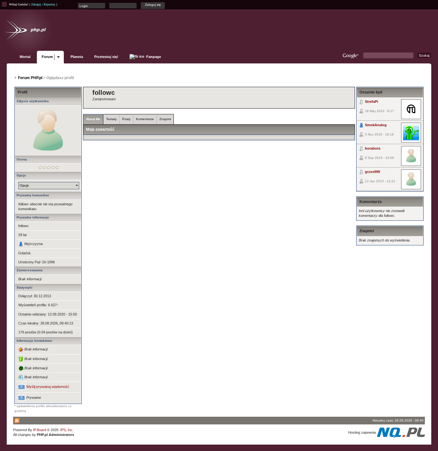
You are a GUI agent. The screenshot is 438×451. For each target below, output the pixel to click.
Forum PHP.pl (30, 78)
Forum (47, 57)
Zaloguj (36, 4)
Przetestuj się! (106, 57)
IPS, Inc (66, 430)
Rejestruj (49, 4)
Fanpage (153, 57)
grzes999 (372, 172)
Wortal (25, 57)
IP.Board (39, 430)
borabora (372, 148)
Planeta (77, 57)
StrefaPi (371, 101)
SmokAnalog (376, 125)
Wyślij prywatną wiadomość (47, 387)
